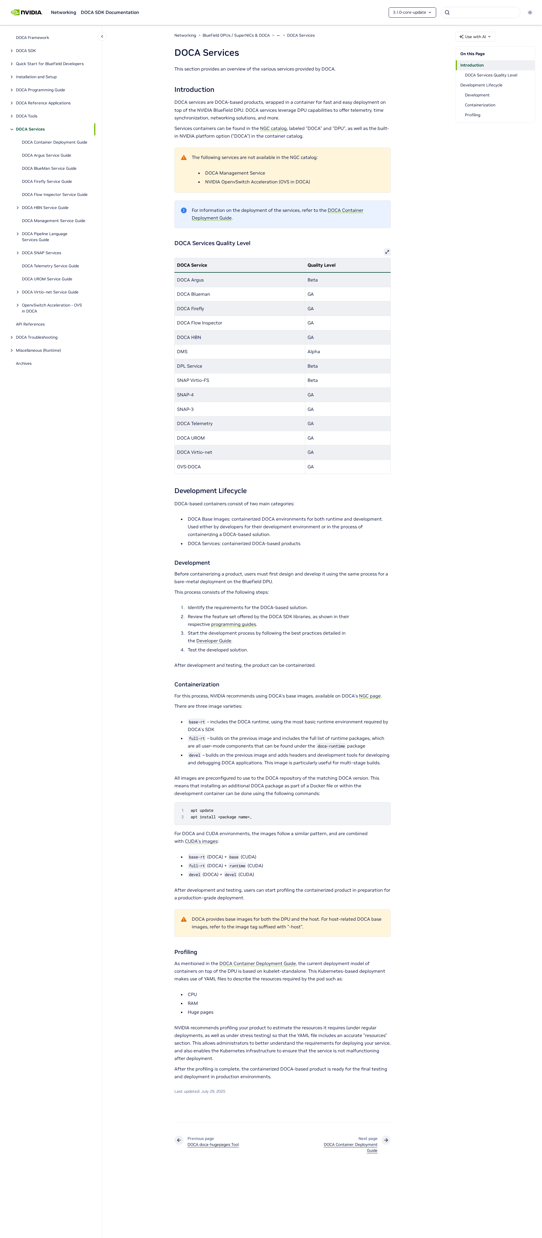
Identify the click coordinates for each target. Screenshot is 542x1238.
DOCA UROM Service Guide (47, 279)
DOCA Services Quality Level (491, 75)
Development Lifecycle (481, 85)
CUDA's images (201, 841)
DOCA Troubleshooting (36, 337)
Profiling (472, 114)
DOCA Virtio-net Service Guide (50, 292)
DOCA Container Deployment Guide (54, 142)
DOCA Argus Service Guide (46, 155)
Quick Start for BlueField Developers (50, 64)
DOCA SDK (26, 50)
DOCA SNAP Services (41, 253)
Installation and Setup (36, 77)
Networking (63, 12)
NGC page (370, 696)
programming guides (233, 624)
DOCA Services (30, 129)
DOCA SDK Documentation (110, 12)
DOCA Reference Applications (43, 103)
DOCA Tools (26, 116)
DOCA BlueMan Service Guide (49, 168)
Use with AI (475, 36)
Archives (24, 363)
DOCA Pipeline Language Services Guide (44, 237)
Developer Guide (213, 640)
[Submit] (447, 12)
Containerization (480, 104)
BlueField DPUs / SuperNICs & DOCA (236, 35)
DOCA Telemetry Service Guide (50, 266)
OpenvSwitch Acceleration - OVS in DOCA (52, 308)
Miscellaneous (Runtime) (38, 350)
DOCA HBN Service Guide (45, 207)
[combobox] (480, 12)
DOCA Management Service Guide (53, 220)
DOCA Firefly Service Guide (47, 181)
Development (477, 95)
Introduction (472, 65)
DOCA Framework (32, 37)
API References (30, 324)
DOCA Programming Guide (40, 90)
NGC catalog (273, 128)
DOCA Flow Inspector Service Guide (55, 194)
